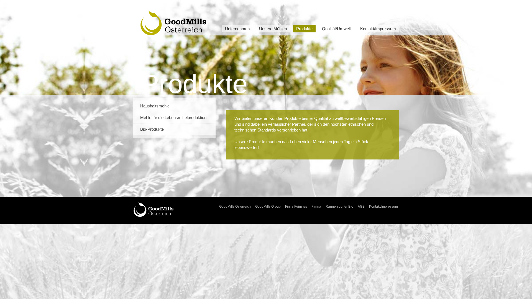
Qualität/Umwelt (336, 28)
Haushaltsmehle (155, 106)
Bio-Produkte (152, 129)
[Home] (153, 209)
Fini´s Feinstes (296, 206)
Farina (316, 206)
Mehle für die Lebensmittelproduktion (173, 117)
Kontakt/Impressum (378, 28)
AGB (361, 206)
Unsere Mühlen (273, 28)
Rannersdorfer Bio (339, 206)
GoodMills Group (268, 206)
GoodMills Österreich (235, 206)
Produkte (304, 28)
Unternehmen (237, 28)
